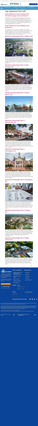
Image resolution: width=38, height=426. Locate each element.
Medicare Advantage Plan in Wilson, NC (19, 36)
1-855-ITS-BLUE (22, 286)
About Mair (27, 278)
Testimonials (27, 276)
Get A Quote (27, 272)
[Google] (34, 299)
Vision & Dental (30, 7)
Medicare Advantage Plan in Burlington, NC (19, 180)
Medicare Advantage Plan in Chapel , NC (18, 211)
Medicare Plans (8, 7)
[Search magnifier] (11, 1)
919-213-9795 (22, 288)
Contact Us (23, 8)
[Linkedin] (32, 299)
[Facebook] (30, 299)
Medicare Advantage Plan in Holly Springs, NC (17, 66)
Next (31, 265)
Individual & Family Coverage (19, 7)
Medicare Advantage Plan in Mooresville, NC (15, 121)
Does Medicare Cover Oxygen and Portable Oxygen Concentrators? (17, 15)
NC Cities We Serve (28, 279)
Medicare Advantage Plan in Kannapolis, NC (15, 150)
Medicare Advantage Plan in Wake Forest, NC (17, 239)
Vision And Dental (16, 282)
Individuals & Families (17, 280)
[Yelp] (36, 299)
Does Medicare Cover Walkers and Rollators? (17, 26)
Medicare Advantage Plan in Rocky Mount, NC (17, 93)
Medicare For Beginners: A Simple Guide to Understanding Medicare (17, 273)
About (17, 8)
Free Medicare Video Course (16, 277)
